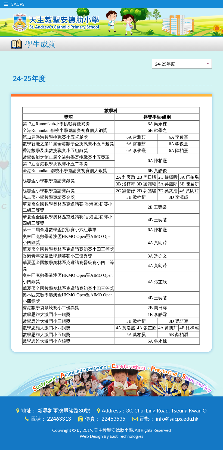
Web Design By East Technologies (111, 436)
